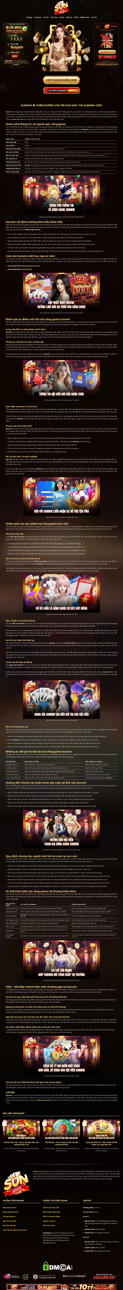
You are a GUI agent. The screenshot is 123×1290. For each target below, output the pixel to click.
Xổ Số (76, 17)
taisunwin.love (26, 269)
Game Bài (37, 17)
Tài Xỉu (46, 17)
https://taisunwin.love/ (30, 266)
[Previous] (2, 1138)
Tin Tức (94, 17)
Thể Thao (54, 17)
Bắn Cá (69, 17)
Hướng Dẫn (84, 17)
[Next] (120, 1138)
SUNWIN (29, 17)
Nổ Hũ (62, 17)
